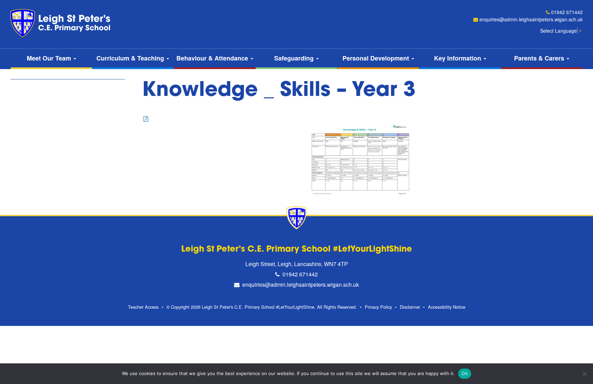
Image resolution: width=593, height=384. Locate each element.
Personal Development (376, 58)
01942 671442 (567, 12)
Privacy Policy (378, 307)
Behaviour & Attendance (213, 58)
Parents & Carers (540, 58)
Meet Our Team (50, 58)
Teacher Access (143, 307)
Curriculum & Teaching (131, 58)
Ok (465, 373)
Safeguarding (294, 58)
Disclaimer (410, 307)
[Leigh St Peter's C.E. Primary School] (61, 23)
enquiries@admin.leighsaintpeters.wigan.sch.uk (531, 19)
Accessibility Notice (446, 307)
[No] (584, 373)
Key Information (458, 58)
